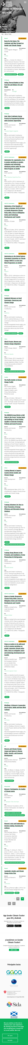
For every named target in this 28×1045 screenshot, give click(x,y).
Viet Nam (16, 802)
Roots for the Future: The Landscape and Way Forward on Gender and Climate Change (14, 43)
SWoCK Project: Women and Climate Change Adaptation (12, 343)
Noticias (4, 24)
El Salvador (7, 802)
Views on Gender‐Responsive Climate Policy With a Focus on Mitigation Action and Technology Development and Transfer (14, 599)
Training (21, 74)
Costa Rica (15, 177)
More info (17, 1030)
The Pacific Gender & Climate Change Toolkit (13, 381)
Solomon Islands (8, 354)
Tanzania (6, 131)
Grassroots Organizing (11, 333)
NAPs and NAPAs (9, 892)
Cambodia (7, 883)
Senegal (14, 91)
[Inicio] (6, 4)
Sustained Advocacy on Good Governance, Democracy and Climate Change (13, 300)
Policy (6, 197)
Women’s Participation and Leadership (14, 371)
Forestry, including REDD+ (11, 462)
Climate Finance (9, 780)
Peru (19, 177)
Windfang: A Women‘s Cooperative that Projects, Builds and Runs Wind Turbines (15, 707)
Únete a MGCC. (14, 950)
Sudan (6, 225)
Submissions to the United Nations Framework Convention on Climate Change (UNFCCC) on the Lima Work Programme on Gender (14, 259)
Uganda (16, 131)
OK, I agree (10, 1035)
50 (9, 903)
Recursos (4, 27)
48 (17, 898)
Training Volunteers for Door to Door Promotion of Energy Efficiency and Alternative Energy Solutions (14, 508)
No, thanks (10, 1040)
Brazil (5, 434)
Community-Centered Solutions (13, 812)
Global (6, 56)
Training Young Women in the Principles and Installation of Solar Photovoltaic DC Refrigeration (14, 555)
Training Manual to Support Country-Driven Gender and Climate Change (12, 472)
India (5, 521)
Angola (6, 615)
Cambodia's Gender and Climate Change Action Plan (14, 872)
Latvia (5, 671)
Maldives (6, 313)
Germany (6, 720)
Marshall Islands (8, 567)
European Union (12, 671)
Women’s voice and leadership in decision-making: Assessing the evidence (14, 826)
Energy (7, 108)
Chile (5, 177)
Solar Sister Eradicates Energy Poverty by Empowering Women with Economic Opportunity (14, 118)
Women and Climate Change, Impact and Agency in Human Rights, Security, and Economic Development (13, 752)
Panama (9, 177)
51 (13, 903)
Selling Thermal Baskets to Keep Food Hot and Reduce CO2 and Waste (14, 84)
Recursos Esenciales (7, 29)
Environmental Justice (10, 74)
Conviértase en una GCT (8, 31)
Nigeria (11, 131)
